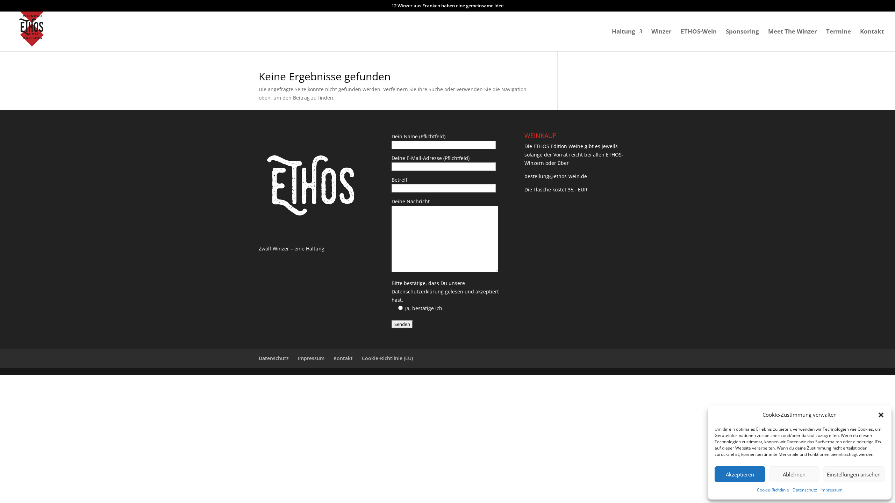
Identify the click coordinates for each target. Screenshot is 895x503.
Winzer (661, 32)
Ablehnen (794, 474)
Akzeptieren (740, 474)
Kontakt (872, 32)
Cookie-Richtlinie (773, 490)
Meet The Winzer (792, 32)
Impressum (832, 490)
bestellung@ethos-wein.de (555, 176)
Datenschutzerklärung (418, 291)
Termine (838, 32)
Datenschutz (805, 490)
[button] (881, 414)
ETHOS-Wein (699, 32)
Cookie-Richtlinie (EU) (387, 358)
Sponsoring (742, 32)
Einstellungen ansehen (854, 474)
